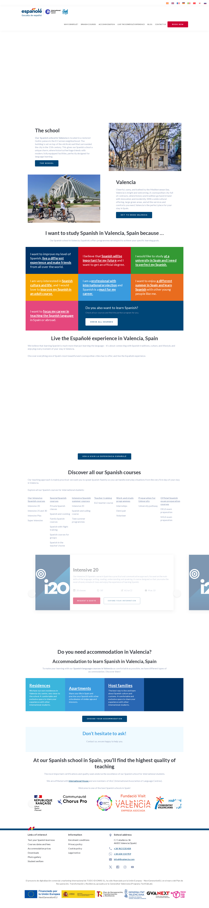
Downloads (33, 852)
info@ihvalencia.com (124, 859)
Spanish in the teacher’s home (57, 544)
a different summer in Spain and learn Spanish (153, 285)
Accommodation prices (39, 848)
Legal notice (74, 852)
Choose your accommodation (104, 719)
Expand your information (122, 601)
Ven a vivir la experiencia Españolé (104, 456)
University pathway (148, 506)
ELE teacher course (103, 502)
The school (47, 163)
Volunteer (121, 515)
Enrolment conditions (78, 840)
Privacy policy (75, 844)
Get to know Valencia (134, 215)
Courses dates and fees (39, 844)
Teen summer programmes (78, 520)
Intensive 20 (34, 506)
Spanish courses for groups (59, 536)
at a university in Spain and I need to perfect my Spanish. (155, 260)
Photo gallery (34, 857)
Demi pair (121, 510)
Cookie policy (75, 848)
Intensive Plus (34, 515)
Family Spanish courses (57, 520)
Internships (121, 506)
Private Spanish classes (57, 507)
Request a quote (86, 601)
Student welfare (35, 861)
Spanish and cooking (60, 513)
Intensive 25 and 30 (37, 510)
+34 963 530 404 (122, 848)
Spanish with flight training (59, 528)
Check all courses (101, 322)
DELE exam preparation (166, 510)
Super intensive (35, 520)
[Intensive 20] (52, 582)
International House (79, 781)
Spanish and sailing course (81, 512)
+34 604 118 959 (122, 853)
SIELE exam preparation (166, 518)
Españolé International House (53, 78)
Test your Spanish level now (41, 840)
